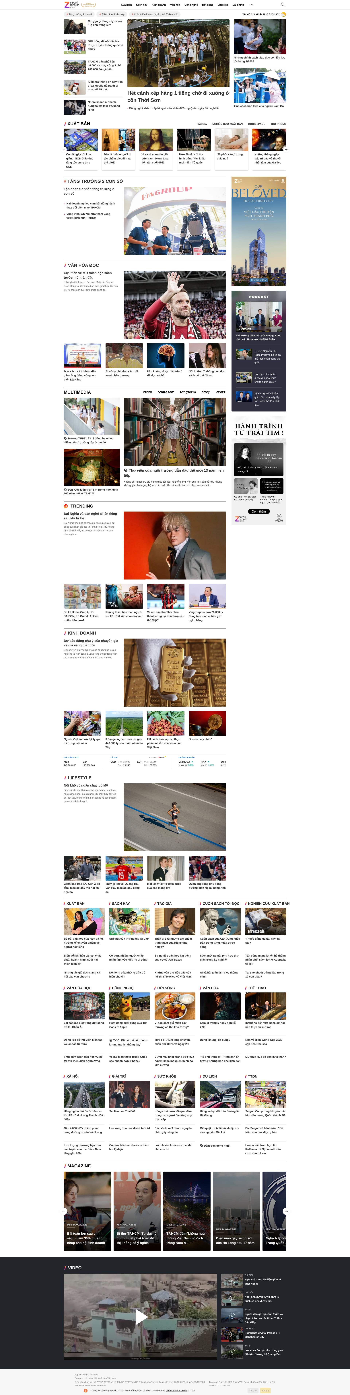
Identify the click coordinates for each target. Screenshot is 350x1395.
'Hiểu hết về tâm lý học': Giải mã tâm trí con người (257, 469)
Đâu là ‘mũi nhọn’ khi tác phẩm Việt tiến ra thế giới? (117, 158)
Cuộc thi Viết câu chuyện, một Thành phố (156, 14)
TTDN (252, 1076)
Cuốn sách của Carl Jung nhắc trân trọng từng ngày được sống (220, 943)
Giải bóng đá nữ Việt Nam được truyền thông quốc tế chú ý (105, 45)
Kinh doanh (159, 4)
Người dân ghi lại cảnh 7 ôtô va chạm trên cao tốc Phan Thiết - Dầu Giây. (264, 1318)
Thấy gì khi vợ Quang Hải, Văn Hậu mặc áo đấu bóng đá (123, 888)
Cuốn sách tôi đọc (221, 904)
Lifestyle (223, 4)
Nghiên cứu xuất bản (269, 904)
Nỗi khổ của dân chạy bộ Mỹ (86, 785)
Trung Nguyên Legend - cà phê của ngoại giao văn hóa (271, 499)
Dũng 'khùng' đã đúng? (215, 1039)
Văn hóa (175, 4)
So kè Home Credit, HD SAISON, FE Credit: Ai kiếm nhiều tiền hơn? (81, 616)
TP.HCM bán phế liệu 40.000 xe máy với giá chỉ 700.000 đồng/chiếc (104, 65)
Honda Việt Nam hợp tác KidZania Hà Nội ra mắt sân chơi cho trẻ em (263, 1149)
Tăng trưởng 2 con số (80, 14)
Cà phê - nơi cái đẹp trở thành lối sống (245, 498)
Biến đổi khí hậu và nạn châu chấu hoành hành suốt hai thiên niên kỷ (83, 959)
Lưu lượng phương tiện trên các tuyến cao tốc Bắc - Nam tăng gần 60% (82, 1149)
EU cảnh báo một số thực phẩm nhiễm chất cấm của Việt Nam (164, 743)
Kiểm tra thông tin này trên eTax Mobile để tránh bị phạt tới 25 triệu (105, 85)
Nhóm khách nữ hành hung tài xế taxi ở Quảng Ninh (104, 106)
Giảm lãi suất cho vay (113, 14)
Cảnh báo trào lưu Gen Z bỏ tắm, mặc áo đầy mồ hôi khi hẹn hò (82, 888)
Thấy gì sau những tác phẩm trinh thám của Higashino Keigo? (173, 943)
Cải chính (238, 4)
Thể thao (257, 988)
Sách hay (141, 4)
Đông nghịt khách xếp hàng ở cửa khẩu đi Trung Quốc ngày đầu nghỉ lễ (174, 108)
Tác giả (164, 904)
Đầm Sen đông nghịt (217, 1145)
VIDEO (75, 1267)
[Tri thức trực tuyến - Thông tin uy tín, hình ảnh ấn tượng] (80, 4)
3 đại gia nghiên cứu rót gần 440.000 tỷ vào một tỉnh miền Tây (124, 743)
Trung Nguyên (238, 417)
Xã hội (73, 1076)
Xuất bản (126, 4)
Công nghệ (191, 4)
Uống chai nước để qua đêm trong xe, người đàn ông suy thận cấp (173, 1115)
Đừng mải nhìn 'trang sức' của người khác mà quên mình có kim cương (174, 1061)
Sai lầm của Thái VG (122, 1111)
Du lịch (210, 1076)
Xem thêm (258, 507)
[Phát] (140, 1317)
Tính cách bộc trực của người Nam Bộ (259, 106)
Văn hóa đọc (83, 265)
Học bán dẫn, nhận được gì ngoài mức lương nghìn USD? (265, 378)
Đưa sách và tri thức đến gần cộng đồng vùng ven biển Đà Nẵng (80, 375)
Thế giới (249, 1275)
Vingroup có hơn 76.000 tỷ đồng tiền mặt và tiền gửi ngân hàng (206, 616)
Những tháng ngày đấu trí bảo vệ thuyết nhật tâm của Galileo (267, 158)
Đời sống (207, 4)
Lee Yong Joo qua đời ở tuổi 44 (129, 1128)
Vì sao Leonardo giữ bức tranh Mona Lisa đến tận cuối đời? (154, 158)
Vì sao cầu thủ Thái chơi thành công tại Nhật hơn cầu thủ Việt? (165, 616)
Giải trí (119, 1076)
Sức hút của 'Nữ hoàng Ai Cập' (129, 938)
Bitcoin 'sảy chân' (200, 739)
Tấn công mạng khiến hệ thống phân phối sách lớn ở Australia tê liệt (265, 959)
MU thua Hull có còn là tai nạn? (265, 1056)
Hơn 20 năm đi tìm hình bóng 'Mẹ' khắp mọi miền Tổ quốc (192, 158)
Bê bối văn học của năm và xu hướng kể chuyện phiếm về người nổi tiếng (83, 943)
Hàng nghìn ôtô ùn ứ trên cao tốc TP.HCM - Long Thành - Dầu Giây (84, 1115)
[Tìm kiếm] (283, 5)
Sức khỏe (166, 1076)
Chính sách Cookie (176, 1390)
